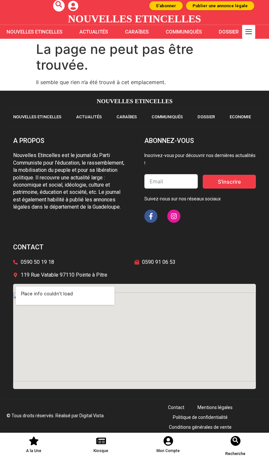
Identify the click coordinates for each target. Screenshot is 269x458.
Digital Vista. (92, 415)
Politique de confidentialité (200, 417)
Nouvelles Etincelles (34, 32)
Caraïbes (137, 32)
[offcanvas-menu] (248, 32)
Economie (240, 116)
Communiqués (184, 32)
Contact (176, 407)
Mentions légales (215, 407)
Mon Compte (168, 450)
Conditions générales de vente (200, 427)
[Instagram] (173, 216)
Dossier (229, 32)
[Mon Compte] (168, 441)
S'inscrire (229, 181)
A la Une (33, 450)
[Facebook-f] (150, 216)
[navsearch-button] (59, 5)
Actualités (93, 32)
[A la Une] (34, 441)
